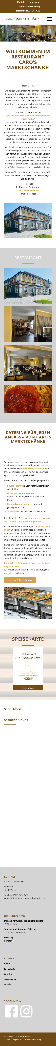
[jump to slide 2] (29, 34)
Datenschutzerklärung (29, 6)
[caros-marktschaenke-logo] (23, 19)
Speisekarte (9, 969)
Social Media (10, 979)
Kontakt (7, 984)
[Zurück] (10, 398)
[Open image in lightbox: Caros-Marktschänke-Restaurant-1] (48, 411)
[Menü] (48, 19)
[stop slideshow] (33, 34)
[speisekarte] (28, 668)
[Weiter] (45, 398)
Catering (8, 974)
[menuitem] (21, 2)
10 (38, 410)
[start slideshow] (23, 34)
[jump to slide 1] (27, 34)
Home (7, 963)
